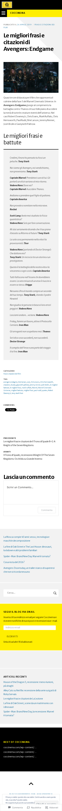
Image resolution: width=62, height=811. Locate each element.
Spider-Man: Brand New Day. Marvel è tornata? (27, 556)
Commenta (46, 510)
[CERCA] (55, 593)
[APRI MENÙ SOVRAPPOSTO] (3, 13)
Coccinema (17, 13)
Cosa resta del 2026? (14, 562)
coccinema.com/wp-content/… (19, 747)
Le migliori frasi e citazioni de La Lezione (23, 698)
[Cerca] (31, 593)
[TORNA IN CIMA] (31, 784)
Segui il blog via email (19, 612)
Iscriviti (12, 636)
